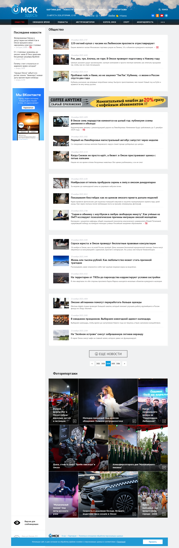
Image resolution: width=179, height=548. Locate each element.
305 (113, 363)
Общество (20, 22)
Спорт (126, 22)
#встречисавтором (85, 22)
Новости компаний (74, 9)
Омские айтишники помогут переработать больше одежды (106, 302)
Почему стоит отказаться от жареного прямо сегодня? (26, 64)
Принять (153, 542)
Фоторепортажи (118, 9)
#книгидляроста (145, 22)
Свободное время (41, 22)
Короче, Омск (109, 22)
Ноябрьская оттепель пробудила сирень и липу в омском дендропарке (113, 182)
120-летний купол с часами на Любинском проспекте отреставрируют (113, 43)
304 (108, 363)
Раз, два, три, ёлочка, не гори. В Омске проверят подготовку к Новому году (115, 58)
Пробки (111, 15)
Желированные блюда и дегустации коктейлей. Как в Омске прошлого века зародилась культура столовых (27, 41)
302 (98, 363)
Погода (91, 15)
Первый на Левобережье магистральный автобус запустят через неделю (114, 140)
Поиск (164, 9)
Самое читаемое (96, 9)
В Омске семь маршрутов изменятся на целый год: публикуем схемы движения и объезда (112, 122)
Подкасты (63, 22)
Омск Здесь (24, 10)
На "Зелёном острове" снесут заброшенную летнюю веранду (107, 334)
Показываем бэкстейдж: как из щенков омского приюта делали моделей (114, 197)
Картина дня (54, 9)
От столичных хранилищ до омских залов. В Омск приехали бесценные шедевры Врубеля (27, 54)
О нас (64, 536)
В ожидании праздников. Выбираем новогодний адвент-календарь (111, 318)
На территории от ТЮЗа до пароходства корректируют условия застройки (115, 277)
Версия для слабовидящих (31, 522)
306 (118, 363)
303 (103, 363)
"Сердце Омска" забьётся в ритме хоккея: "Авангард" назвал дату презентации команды (28, 75)
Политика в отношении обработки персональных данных (101, 536)
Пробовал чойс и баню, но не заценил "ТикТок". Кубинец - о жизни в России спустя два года (115, 76)
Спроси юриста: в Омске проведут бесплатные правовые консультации (113, 243)
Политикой (121, 542)
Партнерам (72, 536)
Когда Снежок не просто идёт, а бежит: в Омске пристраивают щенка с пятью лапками (113, 157)
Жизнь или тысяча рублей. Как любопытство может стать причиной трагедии (111, 261)
